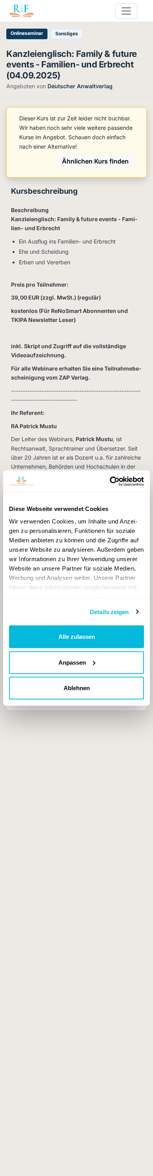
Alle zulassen (76, 636)
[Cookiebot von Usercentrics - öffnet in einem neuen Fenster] (110, 481)
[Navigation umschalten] (126, 11)
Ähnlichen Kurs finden (95, 161)
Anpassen (72, 662)
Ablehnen (77, 688)
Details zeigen (109, 611)
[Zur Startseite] (21, 11)
